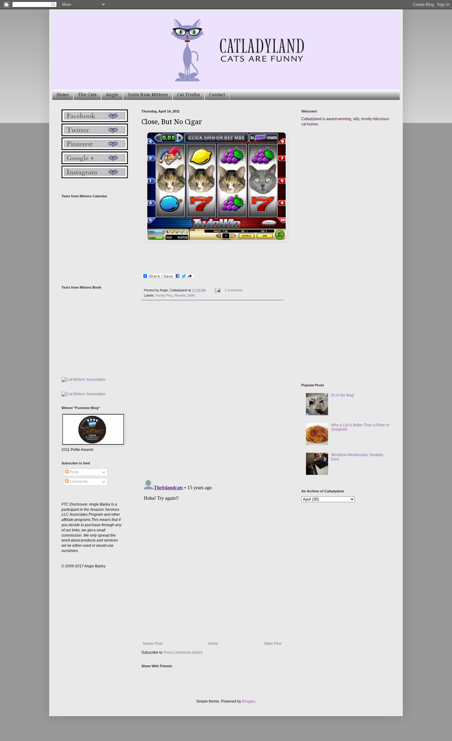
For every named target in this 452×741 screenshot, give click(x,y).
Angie (112, 94)
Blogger (248, 701)
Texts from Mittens (148, 94)
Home (63, 94)
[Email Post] (217, 290)
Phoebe (180, 295)
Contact (217, 94)
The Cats (87, 94)
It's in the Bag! (342, 395)
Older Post (272, 643)
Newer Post (152, 643)
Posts (74, 472)
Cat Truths (188, 94)
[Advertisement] (347, 190)
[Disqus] (212, 390)
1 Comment (233, 290)
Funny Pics (164, 295)
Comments (78, 481)
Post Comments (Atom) (183, 652)
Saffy (191, 295)
